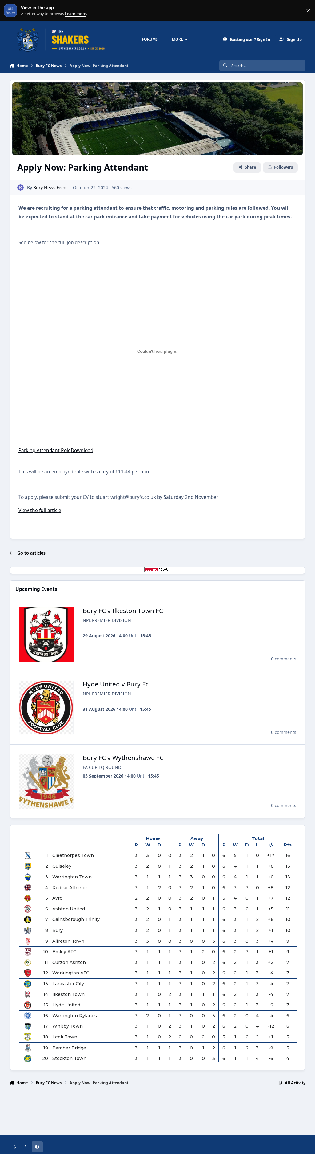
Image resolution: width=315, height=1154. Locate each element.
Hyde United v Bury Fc (116, 684)
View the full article (39, 510)
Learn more (12, 11)
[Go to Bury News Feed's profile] (20, 187)
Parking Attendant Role (44, 450)
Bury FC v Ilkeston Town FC (123, 610)
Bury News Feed (49, 187)
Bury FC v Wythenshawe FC (123, 757)
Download (82, 450)
